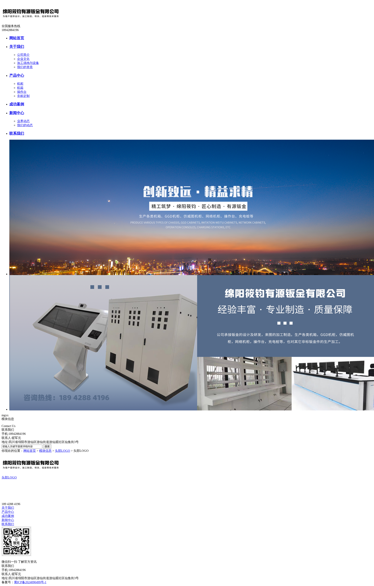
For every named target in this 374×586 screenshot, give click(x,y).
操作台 (21, 91)
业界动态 (23, 121)
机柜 (20, 83)
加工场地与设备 (28, 63)
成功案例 (8, 516)
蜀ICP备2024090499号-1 (30, 582)
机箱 (20, 87)
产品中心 (8, 511)
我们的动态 (25, 125)
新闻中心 (8, 520)
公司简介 (23, 54)
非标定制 (23, 96)
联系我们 (8, 524)
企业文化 (23, 58)
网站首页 (29, 450)
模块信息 (45, 450)
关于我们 (8, 507)
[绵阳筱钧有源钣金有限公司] (31, 23)
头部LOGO (62, 450)
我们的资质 (25, 67)
